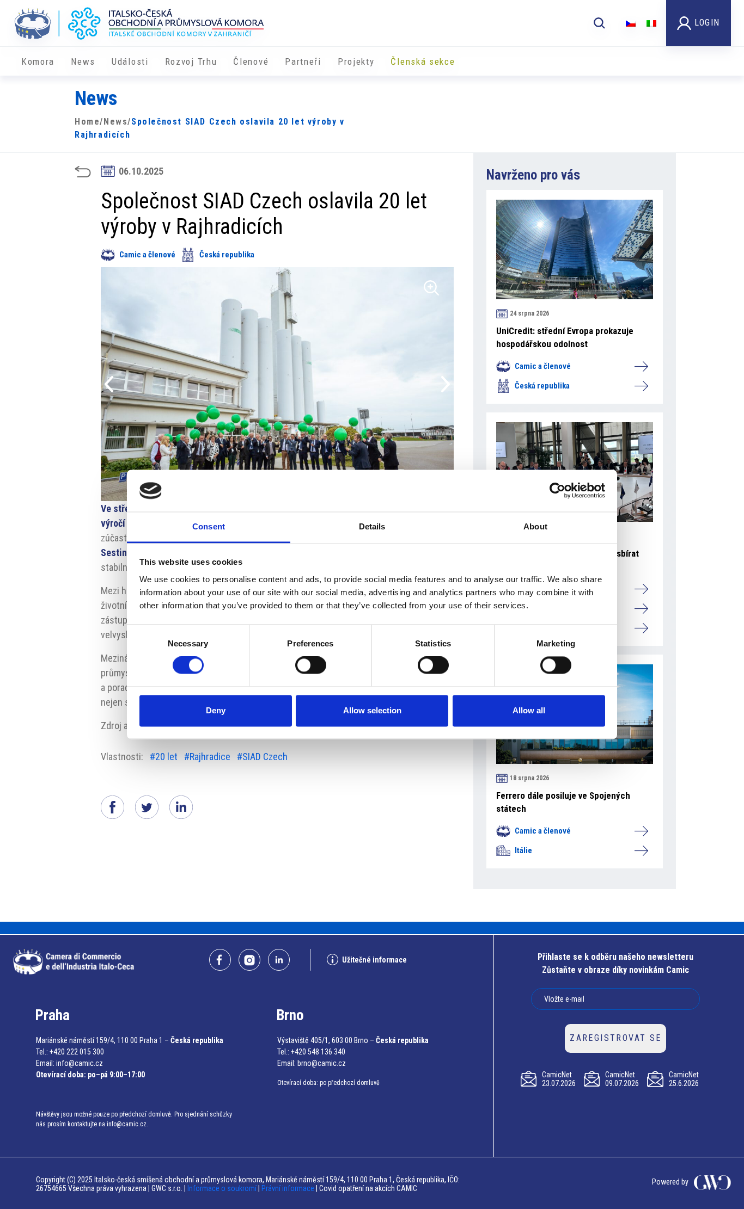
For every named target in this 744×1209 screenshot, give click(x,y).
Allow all (529, 710)
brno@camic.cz (321, 1063)
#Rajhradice (207, 756)
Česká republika (226, 255)
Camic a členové (147, 255)
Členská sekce (423, 61)
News (83, 61)
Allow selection (372, 710)
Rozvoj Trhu (191, 61)
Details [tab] (372, 526)
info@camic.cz (79, 1063)
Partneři (303, 61)
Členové (251, 61)
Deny (215, 710)
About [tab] (535, 526)
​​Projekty (356, 61)
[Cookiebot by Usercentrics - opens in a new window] (557, 491)
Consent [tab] (208, 526)
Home (87, 121)
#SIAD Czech (262, 756)
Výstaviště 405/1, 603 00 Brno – (325, 1040)
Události (130, 61)
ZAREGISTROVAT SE (615, 1038)
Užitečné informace (374, 959)
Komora (37, 61)
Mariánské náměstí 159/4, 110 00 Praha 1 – (102, 1040)
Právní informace (287, 1188)
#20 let (164, 756)
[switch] (310, 665)
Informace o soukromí (222, 1188)
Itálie (523, 850)
